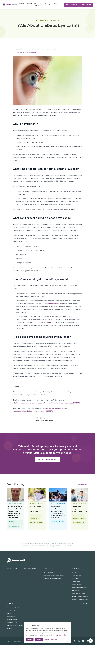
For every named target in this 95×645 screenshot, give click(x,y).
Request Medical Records (79, 587)
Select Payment (76, 573)
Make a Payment (71, 5)
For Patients (77, 568)
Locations (29, 3)
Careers (54, 3)
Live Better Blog (11, 616)
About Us (10, 603)
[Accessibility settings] (90, 640)
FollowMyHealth (76, 576)
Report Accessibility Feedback (52, 578)
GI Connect (10, 614)
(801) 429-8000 (48, 573)
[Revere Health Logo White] (47, 560)
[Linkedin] (87, 641)
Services (21, 3)
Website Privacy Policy (78, 593)
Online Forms (76, 581)
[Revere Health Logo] (9, 5)
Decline (38, 639)
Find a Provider (86, 5)
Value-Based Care (49, 49)
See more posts (82, 484)
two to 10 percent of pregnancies (42, 322)
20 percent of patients (50, 304)
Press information (12, 619)
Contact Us (48, 568)
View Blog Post (15, 526)
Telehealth (75, 578)
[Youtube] (83, 641)
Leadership (10, 628)
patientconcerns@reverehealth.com (54, 576)
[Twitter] (79, 641)
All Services (12, 568)
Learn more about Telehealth (47, 459)
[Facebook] (74, 641)
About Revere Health (13, 608)
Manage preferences (51, 639)
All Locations (30, 568)
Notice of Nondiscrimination (80, 596)
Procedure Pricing (77, 584)
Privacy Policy (76, 590)
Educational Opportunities (14, 611)
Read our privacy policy (59, 635)
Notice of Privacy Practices (80, 599)
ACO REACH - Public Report (15, 625)
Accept (29, 639)
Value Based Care (12, 622)
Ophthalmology (33, 49)
